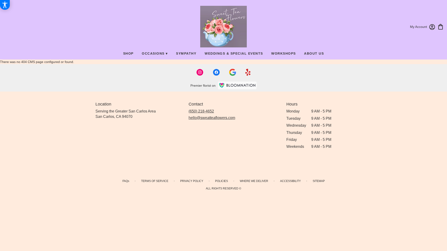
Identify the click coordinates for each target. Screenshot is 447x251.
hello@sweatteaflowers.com (212, 118)
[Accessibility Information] (5, 5)
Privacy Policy (191, 181)
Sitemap (319, 181)
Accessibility (290, 181)
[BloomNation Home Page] (237, 85)
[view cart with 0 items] (441, 26)
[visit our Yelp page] (248, 72)
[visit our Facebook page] (216, 72)
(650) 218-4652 (201, 111)
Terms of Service (154, 181)
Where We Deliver (254, 181)
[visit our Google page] (232, 72)
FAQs (125, 181)
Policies (221, 181)
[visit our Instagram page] (200, 72)
